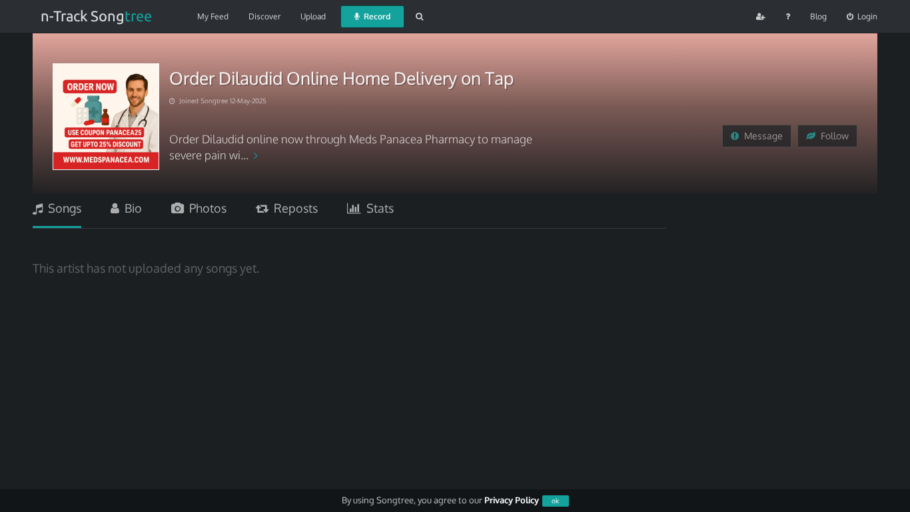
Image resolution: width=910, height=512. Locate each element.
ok (555, 501)
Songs (62, 208)
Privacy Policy (511, 500)
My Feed (212, 16)
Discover (264, 16)
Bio (130, 208)
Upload (313, 16)
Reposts (293, 208)
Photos (205, 208)
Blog (818, 16)
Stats (377, 208)
